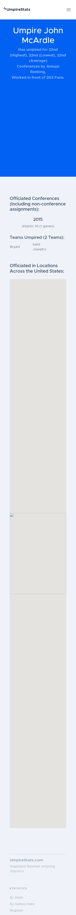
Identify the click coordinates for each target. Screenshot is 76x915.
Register (16, 910)
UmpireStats (18, 10)
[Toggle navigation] (69, 10)
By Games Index (22, 904)
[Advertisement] (38, 130)
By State (16, 897)
